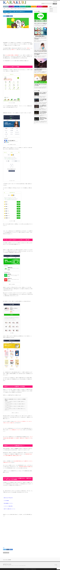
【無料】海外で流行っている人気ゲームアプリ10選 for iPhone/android (43, 118)
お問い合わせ (51, 8)
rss (53, 1)
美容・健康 (39, 6)
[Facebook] (56, 564)
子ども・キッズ (45, 6)
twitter (55, 1)
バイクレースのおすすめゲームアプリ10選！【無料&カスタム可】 (43, 100)
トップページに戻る (6, 552)
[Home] (4, 9)
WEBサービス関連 (11, 6)
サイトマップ (51, 11)
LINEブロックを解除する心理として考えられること (43, 93)
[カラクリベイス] (14, 5)
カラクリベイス (7, 564)
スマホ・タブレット (22, 6)
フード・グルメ (34, 6)
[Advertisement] (18, 35)
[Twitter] (55, 564)
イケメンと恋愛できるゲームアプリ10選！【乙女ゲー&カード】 (43, 106)
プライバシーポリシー (5, 559)
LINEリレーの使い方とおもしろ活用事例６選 (40, 23)
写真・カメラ (28, 6)
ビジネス (17, 6)
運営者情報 (9, 559)
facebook (56, 1)
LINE (9, 13)
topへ (4, 547)
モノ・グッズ (5, 6)
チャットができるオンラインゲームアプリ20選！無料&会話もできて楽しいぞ (43, 112)
